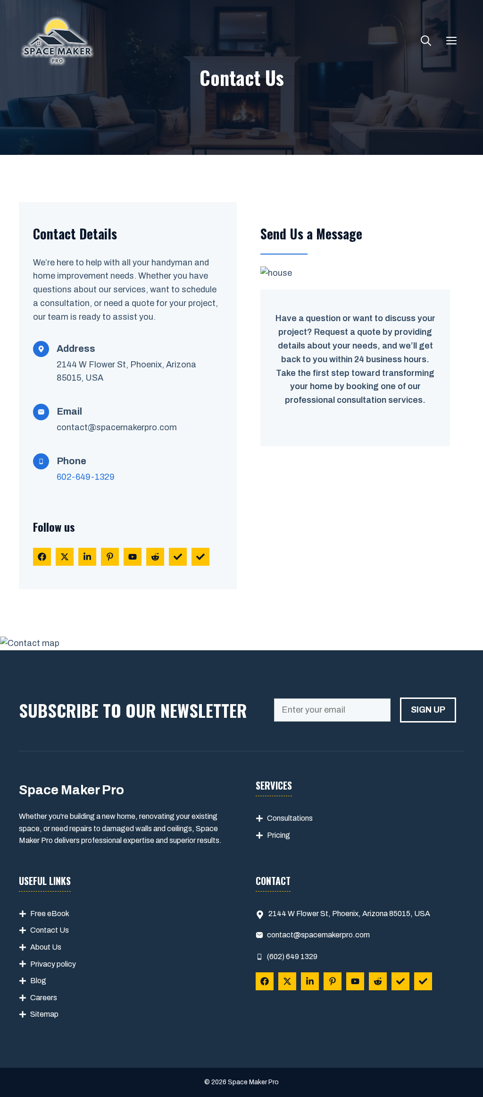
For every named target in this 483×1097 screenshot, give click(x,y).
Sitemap (44, 1014)
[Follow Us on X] (65, 557)
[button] (426, 41)
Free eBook (49, 914)
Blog (38, 981)
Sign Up (428, 709)
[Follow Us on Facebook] (42, 557)
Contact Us (49, 930)
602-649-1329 (86, 477)
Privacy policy (53, 964)
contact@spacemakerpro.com (117, 427)
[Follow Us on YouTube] (133, 557)
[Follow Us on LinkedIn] (87, 557)
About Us (45, 947)
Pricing (278, 835)
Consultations (290, 818)
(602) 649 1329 (292, 956)
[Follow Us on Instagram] (110, 557)
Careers (43, 998)
